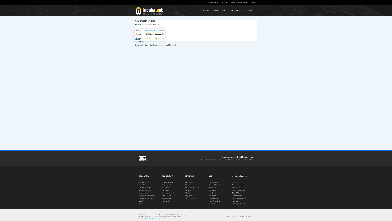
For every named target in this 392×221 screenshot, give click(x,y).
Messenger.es (166, 185)
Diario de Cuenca (237, 196)
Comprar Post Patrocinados (238, 2)
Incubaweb (166, 190)
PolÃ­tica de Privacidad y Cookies (235, 216)
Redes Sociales (167, 196)
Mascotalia (212, 196)
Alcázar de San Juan (239, 185)
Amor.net (188, 190)
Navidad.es (212, 187)
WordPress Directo (168, 193)
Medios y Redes (247, 157)
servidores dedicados (148, 219)
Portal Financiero (214, 201)
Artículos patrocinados (208, 160)
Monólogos (212, 193)
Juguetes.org (213, 190)
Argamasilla (236, 187)
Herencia (235, 201)
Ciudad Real (236, 193)
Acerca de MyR (248, 160)
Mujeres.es (189, 196)
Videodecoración (144, 193)
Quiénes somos (213, 2)
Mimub (141, 201)
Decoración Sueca (145, 187)
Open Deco (142, 185)
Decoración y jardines (146, 198)
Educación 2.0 (213, 182)
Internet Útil (166, 201)
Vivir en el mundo (191, 198)
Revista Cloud (166, 198)
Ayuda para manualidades (147, 196)
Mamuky (188, 193)
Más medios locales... (239, 204)
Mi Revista (212, 204)
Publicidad (224, 2)
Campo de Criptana (238, 190)
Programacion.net (168, 182)
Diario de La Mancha (239, 198)
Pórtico (141, 204)
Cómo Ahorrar (213, 198)
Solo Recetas (189, 182)
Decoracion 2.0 (144, 182)
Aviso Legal (249, 216)
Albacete (235, 182)
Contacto (253, 2)
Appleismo (165, 187)
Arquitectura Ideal (145, 190)
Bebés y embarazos (192, 187)
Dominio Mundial (214, 185)
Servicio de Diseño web (225, 160)
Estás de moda (190, 185)
